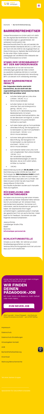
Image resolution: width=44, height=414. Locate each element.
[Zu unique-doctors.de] (11, 401)
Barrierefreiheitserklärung (11, 352)
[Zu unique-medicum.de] (11, 396)
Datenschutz (6, 332)
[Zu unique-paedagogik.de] (32, 396)
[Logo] (11, 4)
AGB (3, 347)
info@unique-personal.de (14, 231)
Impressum (6, 327)
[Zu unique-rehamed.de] (32, 401)
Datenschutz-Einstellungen (12, 337)
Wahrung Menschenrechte (12, 362)
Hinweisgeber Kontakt (10, 342)
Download (6, 357)
